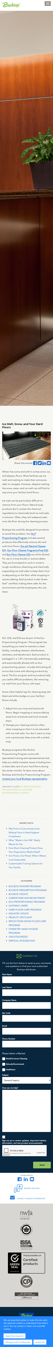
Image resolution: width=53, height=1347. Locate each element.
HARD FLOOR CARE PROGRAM (25, 909)
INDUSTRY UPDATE (19, 913)
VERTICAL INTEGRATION (22, 940)
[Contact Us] (32, 1180)
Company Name (9, 1000)
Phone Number (8, 1038)
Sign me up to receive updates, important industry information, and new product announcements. (24, 1141)
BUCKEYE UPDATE (18, 894)
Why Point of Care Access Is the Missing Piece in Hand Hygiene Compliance (24, 832)
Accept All (39, 1342)
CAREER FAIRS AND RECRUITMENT (27, 898)
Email (4, 1026)
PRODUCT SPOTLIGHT (20, 917)
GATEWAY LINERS (18, 905)
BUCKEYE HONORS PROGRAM (25, 886)
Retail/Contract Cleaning (16, 1058)
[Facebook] (20, 1180)
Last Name (7, 987)
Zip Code (6, 1013)
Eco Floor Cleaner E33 (18, 554)
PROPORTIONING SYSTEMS (15, 793)
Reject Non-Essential (14, 1336)
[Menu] (48, 3)
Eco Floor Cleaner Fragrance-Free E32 (27, 550)
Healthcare (10, 1069)
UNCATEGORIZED (18, 936)
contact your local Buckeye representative (24, 778)
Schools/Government (15, 1064)
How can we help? (10, 1088)
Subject (5, 1075)
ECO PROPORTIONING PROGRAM (27, 901)
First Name (7, 974)
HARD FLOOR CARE (22, 789)
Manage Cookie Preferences (18, 1342)
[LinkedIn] (26, 1180)
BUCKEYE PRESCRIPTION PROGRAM (28, 890)
